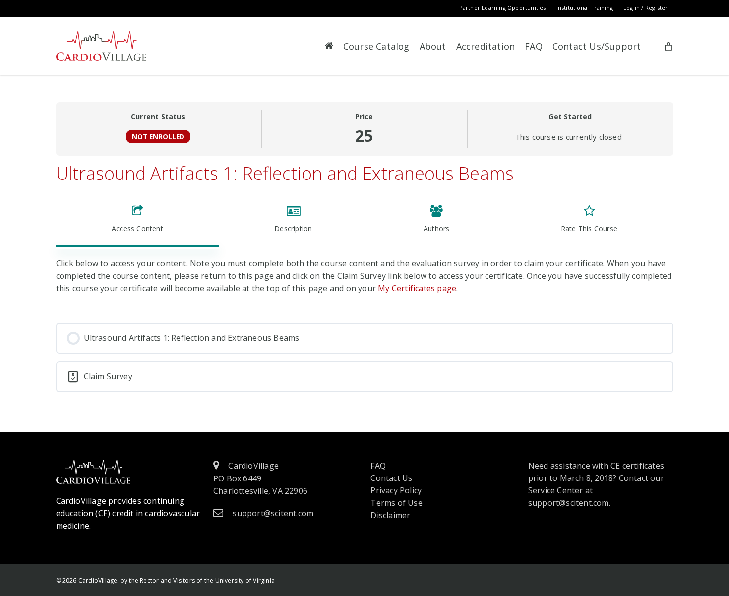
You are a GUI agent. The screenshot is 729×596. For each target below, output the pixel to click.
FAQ (378, 465)
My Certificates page (417, 288)
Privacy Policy (396, 490)
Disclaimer (390, 515)
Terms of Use (396, 502)
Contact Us (391, 478)
